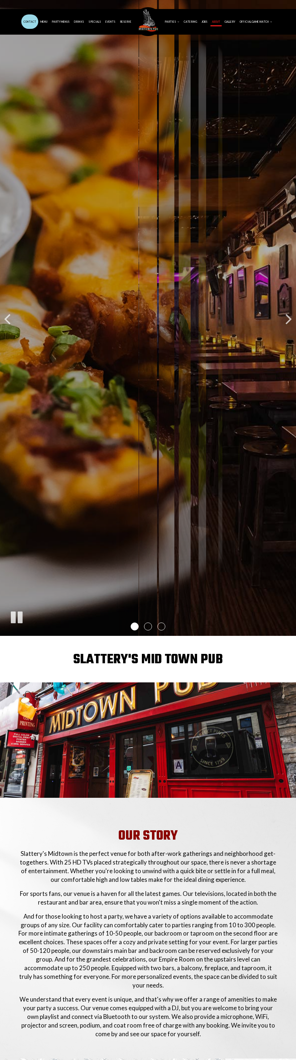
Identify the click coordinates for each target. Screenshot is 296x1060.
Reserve (125, 21)
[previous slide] (7, 318)
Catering (190, 21)
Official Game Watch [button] (254, 21)
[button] (135, 626)
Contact (29, 21)
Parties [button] (171, 21)
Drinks (79, 21)
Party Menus (61, 21)
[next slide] (289, 318)
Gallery (230, 21)
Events (110, 21)
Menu (43, 21)
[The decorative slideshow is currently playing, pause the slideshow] (16, 616)
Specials (94, 21)
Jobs (204, 21)
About (216, 21)
